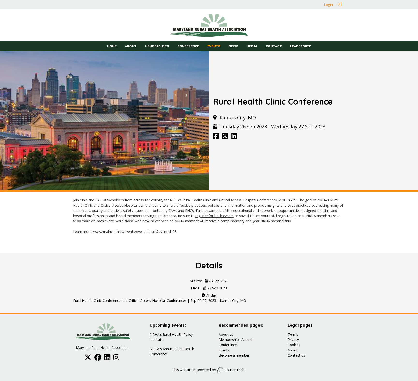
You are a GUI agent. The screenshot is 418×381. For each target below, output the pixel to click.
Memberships (229, 339)
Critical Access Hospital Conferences (248, 200)
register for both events (214, 215)
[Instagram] (116, 359)
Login (328, 4)
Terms (293, 334)
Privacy (293, 339)
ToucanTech (234, 369)
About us (226, 334)
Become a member (234, 355)
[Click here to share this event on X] (225, 137)
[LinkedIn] (107, 359)
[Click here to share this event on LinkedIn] (234, 137)
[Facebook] (97, 359)
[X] (87, 359)
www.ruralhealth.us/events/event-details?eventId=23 (135, 231)
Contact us (296, 355)
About (293, 350)
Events (224, 350)
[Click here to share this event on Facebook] (216, 137)
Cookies (294, 345)
